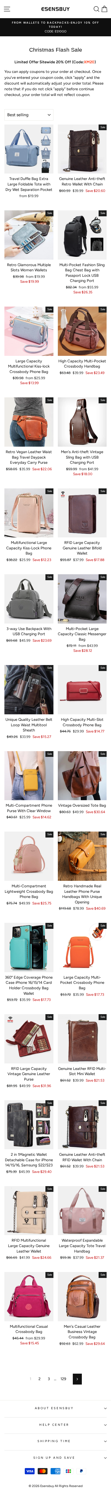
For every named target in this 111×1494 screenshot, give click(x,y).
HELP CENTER (54, 1425)
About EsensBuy (54, 1408)
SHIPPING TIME (54, 1441)
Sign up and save (54, 1458)
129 (63, 1379)
